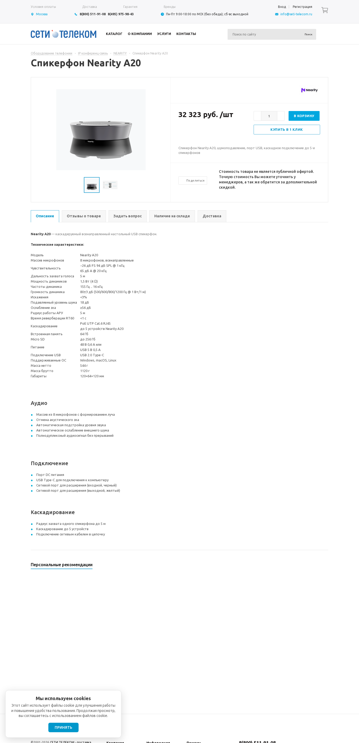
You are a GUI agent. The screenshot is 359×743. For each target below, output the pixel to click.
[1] (181, 131)
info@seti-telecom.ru (296, 14)
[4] (196, 131)
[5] (202, 131)
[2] (186, 131)
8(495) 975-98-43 (121, 14)
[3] (191, 131)
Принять (63, 727)
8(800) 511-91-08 (93, 14)
